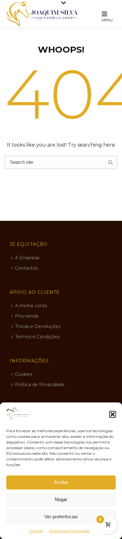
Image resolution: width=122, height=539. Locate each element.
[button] (112, 414)
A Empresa (27, 258)
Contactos (26, 268)
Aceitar (61, 482)
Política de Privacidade (69, 530)
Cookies (36, 530)
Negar (61, 499)
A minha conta (31, 305)
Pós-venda (26, 316)
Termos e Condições (37, 336)
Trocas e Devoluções (37, 326)
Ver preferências (61, 516)
